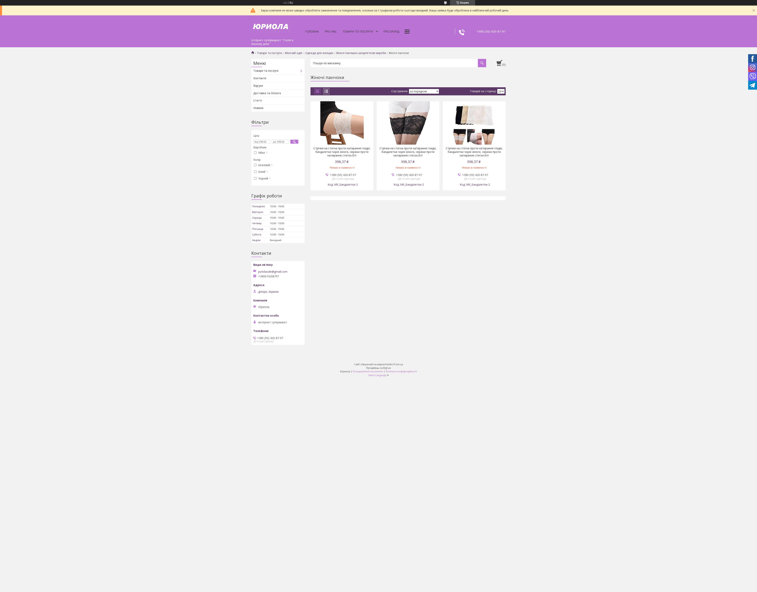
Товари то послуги (358, 31)
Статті (257, 100)
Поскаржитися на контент (368, 371)
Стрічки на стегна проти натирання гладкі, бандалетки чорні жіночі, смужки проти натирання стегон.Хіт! (341, 152)
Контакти (259, 78)
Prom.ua (398, 364)
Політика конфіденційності (401, 371)
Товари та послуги (269, 53)
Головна (312, 31)
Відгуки (258, 85)
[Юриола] (271, 26)
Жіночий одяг (294, 53)
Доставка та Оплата (267, 93)
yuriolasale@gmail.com (272, 271)
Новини (258, 108)
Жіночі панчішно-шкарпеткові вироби (361, 53)
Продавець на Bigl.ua (378, 368)
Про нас (330, 31)
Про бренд (391, 31)
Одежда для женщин (319, 53)
